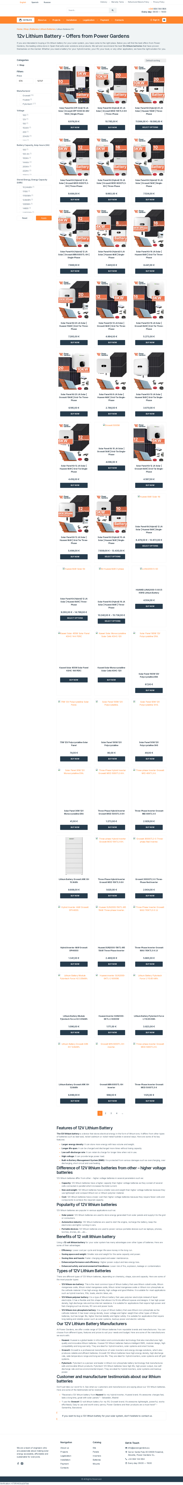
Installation (71, 20)
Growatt (26, 95)
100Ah (26, 158)
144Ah (26, 162)
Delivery (103, 2)
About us (42, 20)
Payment (104, 20)
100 (24, 115)
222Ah (26, 171)
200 (24, 132)
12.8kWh (27, 200)
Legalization (88, 20)
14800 (26, 208)
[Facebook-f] (18, 1463)
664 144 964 (157, 8)
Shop (26, 29)
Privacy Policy (158, 2)
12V (24, 119)
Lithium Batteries (47, 29)
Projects (56, 20)
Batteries (34, 29)
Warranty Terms (117, 2)
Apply (44, 218)
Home (19, 29)
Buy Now (75, 127)
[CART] (164, 20)
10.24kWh (27, 187)
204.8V (26, 136)
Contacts (119, 20)
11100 (25, 191)
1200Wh (26, 204)
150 (24, 123)
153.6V (26, 128)
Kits (94, 1448)
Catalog (27, 20)
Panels (96, 1452)
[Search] (112, 10)
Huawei (26, 100)
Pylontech (27, 104)
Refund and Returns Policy (138, 2)
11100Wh (27, 195)
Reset (24, 218)
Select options (150, 127)
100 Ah (26, 154)
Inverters (97, 1456)
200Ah (26, 166)
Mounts (96, 1464)
